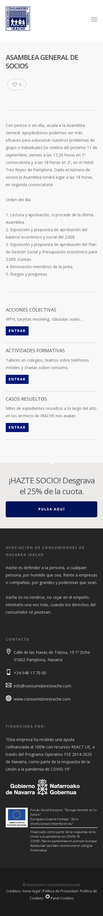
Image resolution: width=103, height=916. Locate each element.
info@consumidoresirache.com (42, 686)
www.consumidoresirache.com (42, 699)
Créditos (13, 891)
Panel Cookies (62, 898)
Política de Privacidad (60, 891)
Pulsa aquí (51, 509)
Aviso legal (31, 891)
